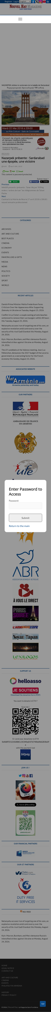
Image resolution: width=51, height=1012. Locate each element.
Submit (25, 517)
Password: (14, 500)
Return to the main (19, 525)
